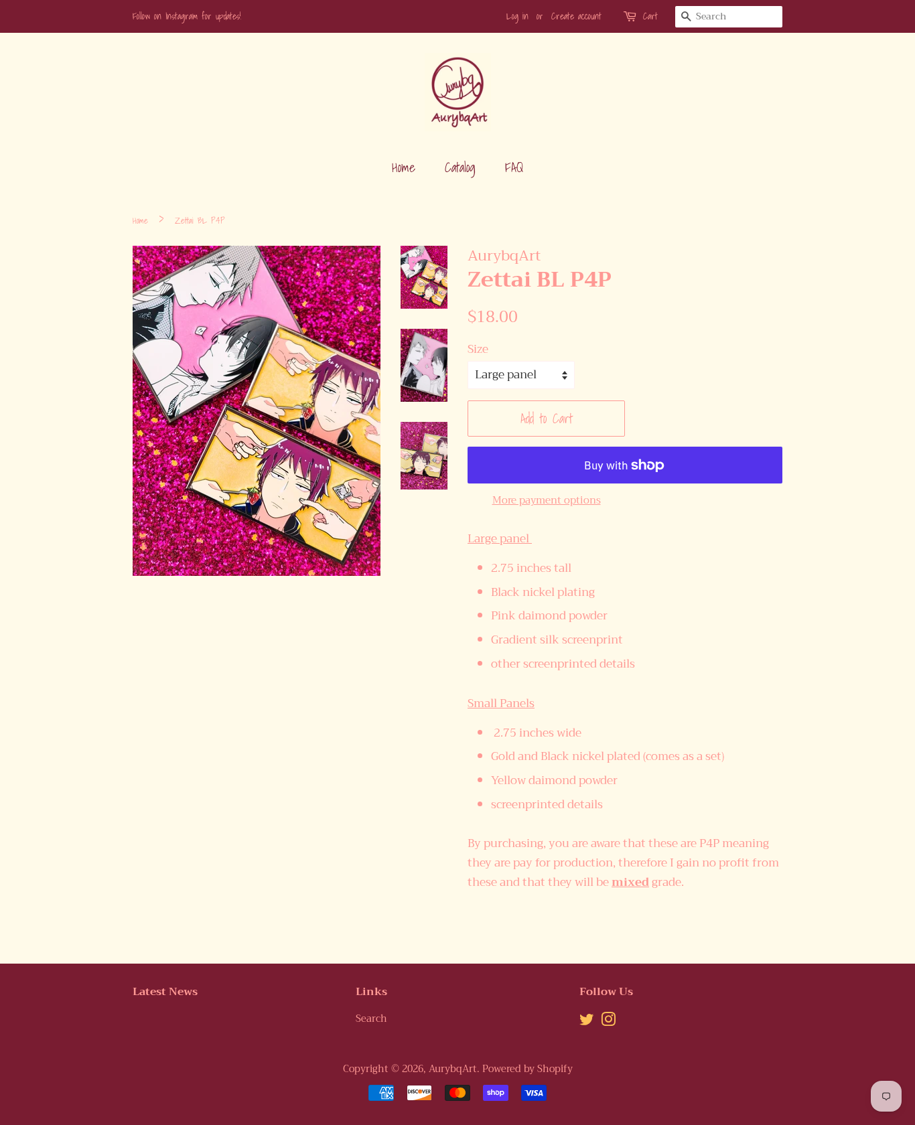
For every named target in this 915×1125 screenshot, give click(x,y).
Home (403, 167)
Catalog (460, 167)
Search (371, 1018)
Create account (576, 16)
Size (478, 349)
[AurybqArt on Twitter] (586, 1022)
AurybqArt (453, 1069)
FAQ (514, 167)
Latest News (165, 991)
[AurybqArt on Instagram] (608, 1022)
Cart (650, 16)
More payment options (546, 500)
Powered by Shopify (527, 1069)
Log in (517, 16)
